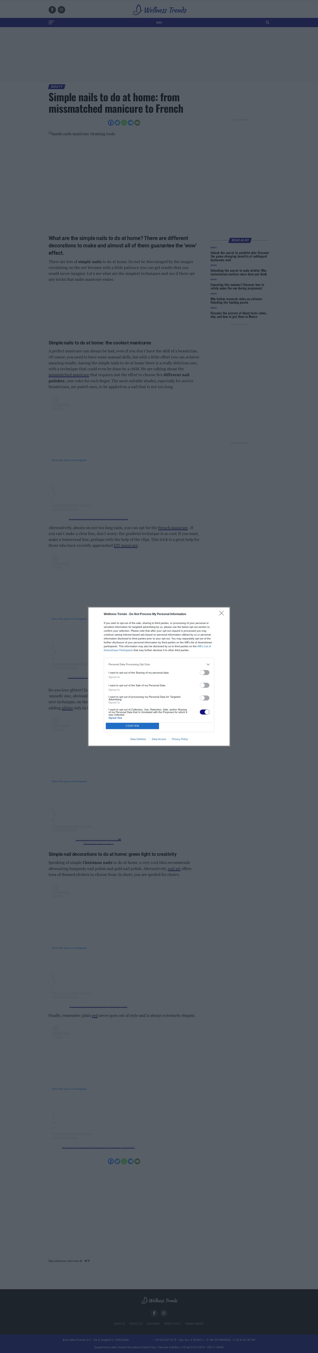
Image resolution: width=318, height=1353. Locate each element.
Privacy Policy (180, 739)
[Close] (222, 614)
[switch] (204, 672)
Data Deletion (138, 739)
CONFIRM (132, 725)
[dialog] (159, 676)
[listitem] (159, 664)
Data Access (159, 739)
